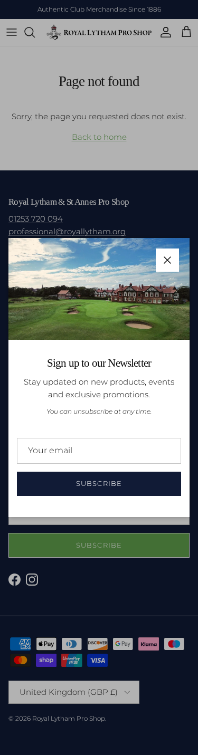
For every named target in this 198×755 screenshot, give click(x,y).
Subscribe (98, 483)
